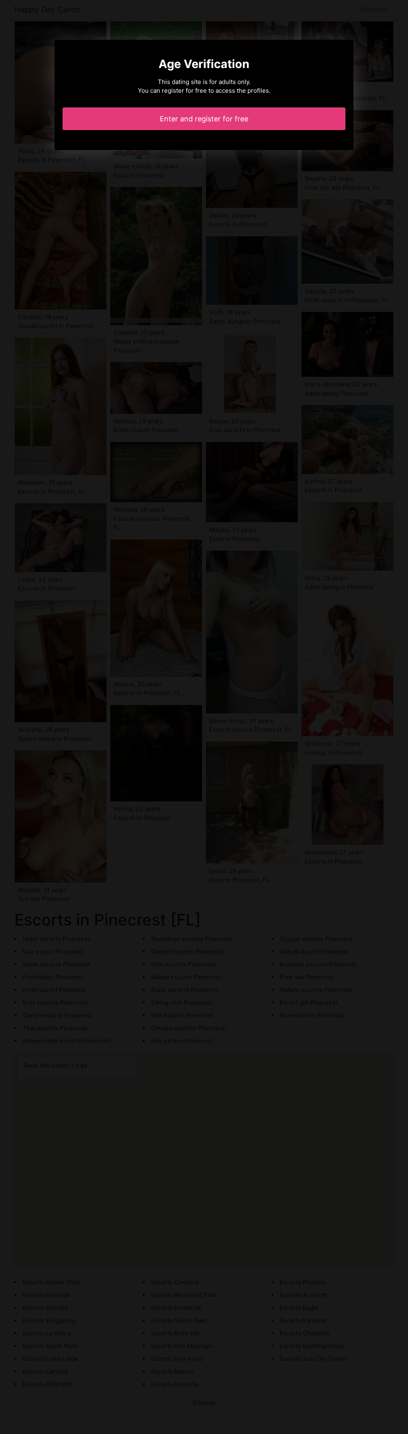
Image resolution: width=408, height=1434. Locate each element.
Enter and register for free (204, 119)
